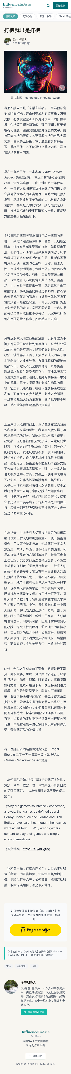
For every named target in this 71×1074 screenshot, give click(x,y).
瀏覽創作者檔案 (36, 1012)
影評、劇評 (45, 16)
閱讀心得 (27, 16)
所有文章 (10, 16)
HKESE (24, 954)
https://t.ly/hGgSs (36, 849)
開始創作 (60, 5)
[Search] (48, 5)
